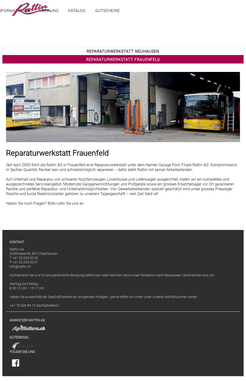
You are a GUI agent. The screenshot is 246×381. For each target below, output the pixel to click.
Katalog (77, 10)
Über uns (48, 10)
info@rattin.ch (20, 267)
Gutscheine (107, 10)
